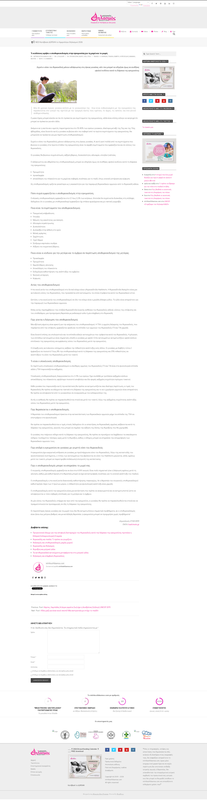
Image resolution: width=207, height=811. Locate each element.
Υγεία (89, 56)
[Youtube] (39, 578)
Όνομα (33, 657)
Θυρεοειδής (124, 56)
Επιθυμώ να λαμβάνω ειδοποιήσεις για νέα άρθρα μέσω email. (53, 675)
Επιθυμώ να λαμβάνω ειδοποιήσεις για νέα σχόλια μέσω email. (53, 671)
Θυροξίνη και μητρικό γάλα (44, 549)
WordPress (120, 794)
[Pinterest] (42, 578)
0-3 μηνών (103, 56)
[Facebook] (33, 578)
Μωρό (81, 56)
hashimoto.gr (133, 524)
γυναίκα (110, 56)
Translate (146, 5)
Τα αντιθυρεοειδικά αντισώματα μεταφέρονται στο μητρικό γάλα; (61, 552)
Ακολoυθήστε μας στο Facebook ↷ (158, 109)
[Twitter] (36, 578)
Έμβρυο (116, 56)
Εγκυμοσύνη (74, 56)
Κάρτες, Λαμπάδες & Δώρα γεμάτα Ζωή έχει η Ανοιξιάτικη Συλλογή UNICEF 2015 (77, 607)
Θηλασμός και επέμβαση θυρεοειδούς (48, 556)
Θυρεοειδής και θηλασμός (43, 546)
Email (33, 662)
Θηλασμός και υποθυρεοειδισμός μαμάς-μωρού (53, 542)
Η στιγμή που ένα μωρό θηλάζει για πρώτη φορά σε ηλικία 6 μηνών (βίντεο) (158, 177)
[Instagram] (45, 578)
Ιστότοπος (34, 667)
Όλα (85, 56)
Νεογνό (33, 59)
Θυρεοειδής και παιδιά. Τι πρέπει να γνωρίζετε (52, 539)
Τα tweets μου (147, 127)
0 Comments (48, 59)
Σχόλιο (33, 632)
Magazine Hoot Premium (100, 794)
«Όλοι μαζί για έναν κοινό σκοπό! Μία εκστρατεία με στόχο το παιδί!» (69, 610)
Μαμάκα (132, 56)
